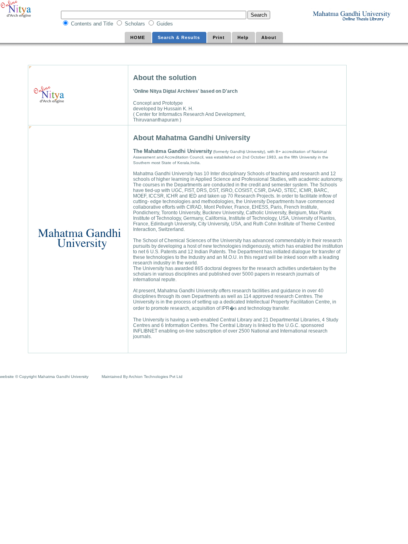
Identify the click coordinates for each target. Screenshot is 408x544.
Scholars (136, 24)
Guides (166, 24)
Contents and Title (93, 24)
